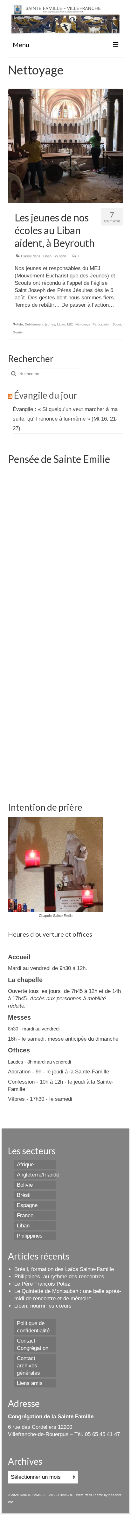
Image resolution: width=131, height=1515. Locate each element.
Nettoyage (83, 324)
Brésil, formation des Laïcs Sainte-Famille (64, 1269)
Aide (19, 324)
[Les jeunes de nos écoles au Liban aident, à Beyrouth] (65, 146)
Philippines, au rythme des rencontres (59, 1277)
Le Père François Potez (42, 1284)
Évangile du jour (45, 395)
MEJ (70, 324)
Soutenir (59, 256)
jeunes (50, 324)
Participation (102, 324)
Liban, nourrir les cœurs (43, 1306)
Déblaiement (34, 324)
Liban (47, 256)
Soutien (18, 332)
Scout (117, 324)
